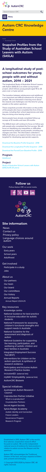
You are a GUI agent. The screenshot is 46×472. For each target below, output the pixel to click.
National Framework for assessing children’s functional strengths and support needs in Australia (21, 325)
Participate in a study (14, 267)
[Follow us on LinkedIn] (33, 193)
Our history (9, 294)
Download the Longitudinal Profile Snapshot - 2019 (22, 147)
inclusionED (10, 374)
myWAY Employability (14, 377)
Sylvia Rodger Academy (15, 409)
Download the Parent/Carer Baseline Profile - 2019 (22, 151)
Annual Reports (11, 298)
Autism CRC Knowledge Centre (22, 27)
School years (10, 254)
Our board (9, 287)
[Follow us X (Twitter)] (20, 193)
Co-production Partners (15, 402)
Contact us (9, 231)
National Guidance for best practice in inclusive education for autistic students (21, 316)
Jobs (6, 271)
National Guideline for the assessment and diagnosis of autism (18, 334)
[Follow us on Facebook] (14, 193)
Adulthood (6, 158)
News (6, 228)
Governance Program (15, 418)
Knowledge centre (13, 310)
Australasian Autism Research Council (18, 391)
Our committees (12, 291)
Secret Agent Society (14, 405)
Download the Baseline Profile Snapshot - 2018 (20, 143)
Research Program (13, 421)
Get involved (9, 263)
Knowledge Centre (10, 40)
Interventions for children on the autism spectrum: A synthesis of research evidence (20, 361)
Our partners (10, 281)
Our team (8, 284)
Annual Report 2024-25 (16, 301)
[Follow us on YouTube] (26, 193)
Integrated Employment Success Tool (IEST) (20, 353)
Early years (9, 251)
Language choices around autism (18, 239)
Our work (7, 247)
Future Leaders (12, 415)
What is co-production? (15, 399)
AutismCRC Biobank (14, 380)
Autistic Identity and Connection (19, 412)
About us (7, 277)
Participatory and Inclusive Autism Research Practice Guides (20, 368)
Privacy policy (11, 235)
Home (4, 38)
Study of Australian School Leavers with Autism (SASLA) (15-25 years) (20, 167)
